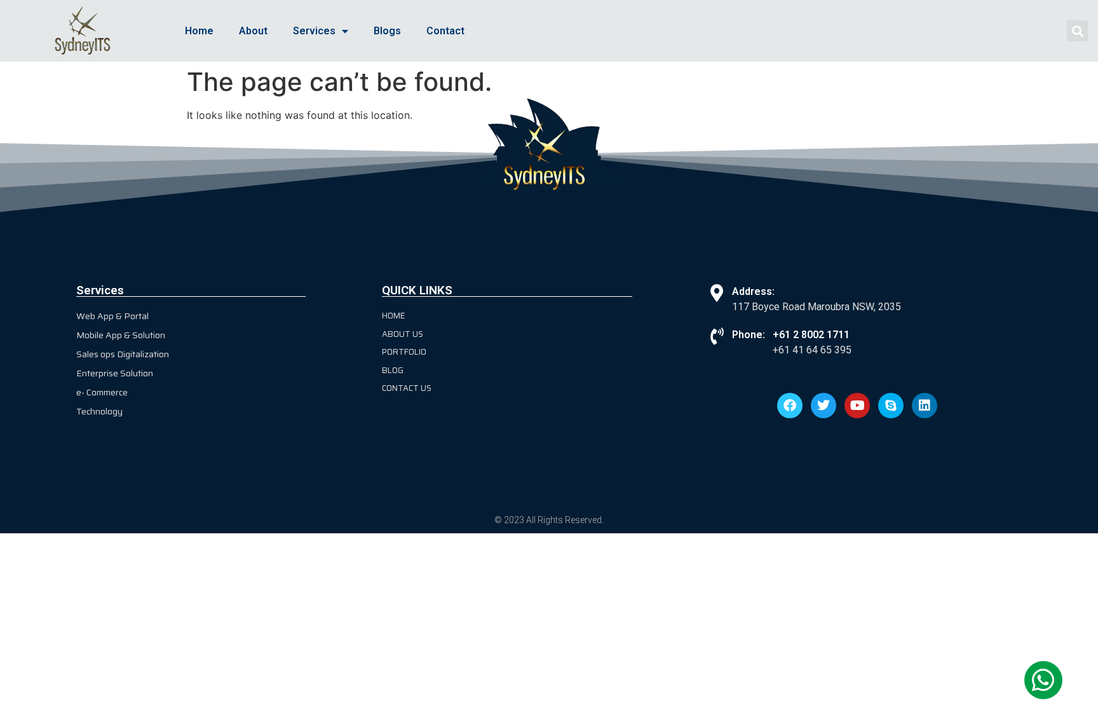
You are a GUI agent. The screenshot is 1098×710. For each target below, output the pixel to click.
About (253, 31)
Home (199, 31)
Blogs (387, 31)
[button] (1077, 30)
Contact (445, 31)
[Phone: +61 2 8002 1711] (717, 336)
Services (314, 31)
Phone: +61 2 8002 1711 (791, 335)
